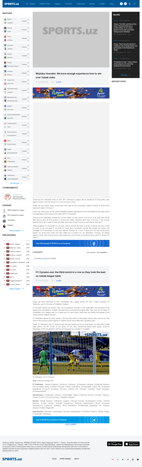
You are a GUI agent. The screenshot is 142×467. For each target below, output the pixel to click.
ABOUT (76, 459)
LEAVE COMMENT (71, 424)
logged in (45, 258)
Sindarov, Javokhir (14, 255)
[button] (125, 3)
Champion (57, 4)
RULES (54, 459)
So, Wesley (12, 266)
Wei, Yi (10, 277)
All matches (14, 183)
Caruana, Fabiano (14, 251)
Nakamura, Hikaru (14, 248)
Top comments (102, 252)
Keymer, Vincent (13, 259)
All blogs (124, 75)
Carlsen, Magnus (13, 244)
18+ (113, 459)
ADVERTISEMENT (65, 459)
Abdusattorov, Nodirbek (16, 262)
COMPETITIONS (45, 4)
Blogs (112, 4)
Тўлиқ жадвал (14, 231)
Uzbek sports (81, 4)
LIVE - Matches (30, 4)
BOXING (92, 4)
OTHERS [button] (102, 4)
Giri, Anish (11, 270)
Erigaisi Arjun (12, 273)
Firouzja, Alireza (13, 284)
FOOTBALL (68, 4)
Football (58, 82)
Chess (115, 20)
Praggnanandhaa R (14, 281)
